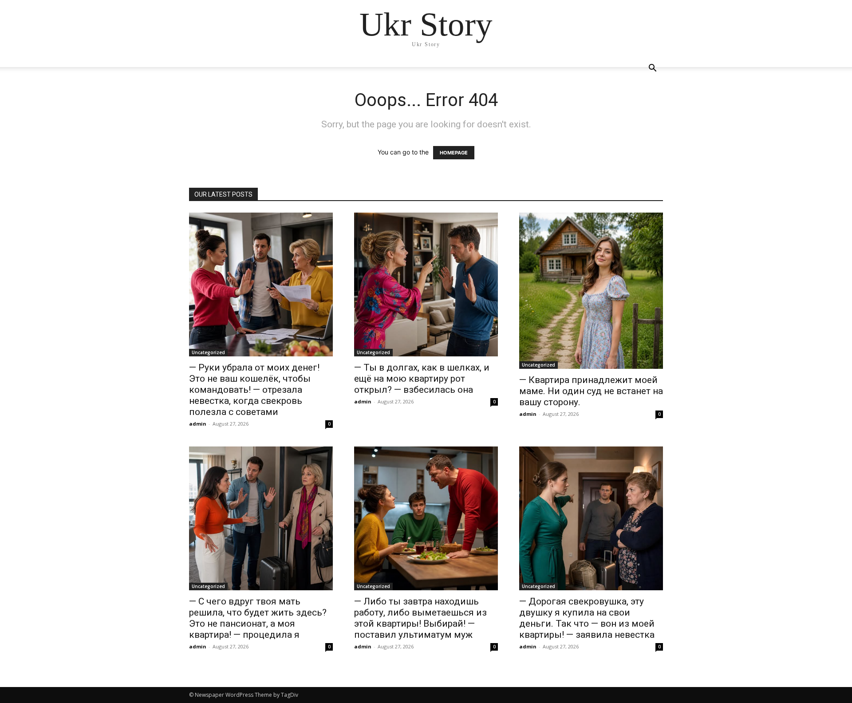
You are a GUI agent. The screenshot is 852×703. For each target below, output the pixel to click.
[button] (652, 69)
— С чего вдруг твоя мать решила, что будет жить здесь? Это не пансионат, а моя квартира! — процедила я (258, 618)
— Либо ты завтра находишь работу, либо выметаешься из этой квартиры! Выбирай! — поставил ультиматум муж (420, 618)
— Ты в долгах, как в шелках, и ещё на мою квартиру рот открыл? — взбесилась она (421, 378)
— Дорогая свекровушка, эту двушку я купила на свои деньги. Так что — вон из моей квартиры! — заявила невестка (587, 618)
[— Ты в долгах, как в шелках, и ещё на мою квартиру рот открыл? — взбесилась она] (426, 284)
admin (197, 423)
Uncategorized (208, 352)
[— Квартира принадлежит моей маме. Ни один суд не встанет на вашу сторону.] (591, 291)
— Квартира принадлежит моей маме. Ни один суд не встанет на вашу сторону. (591, 391)
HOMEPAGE (454, 153)
